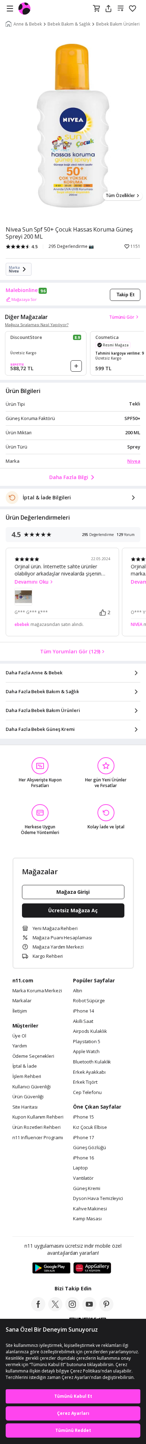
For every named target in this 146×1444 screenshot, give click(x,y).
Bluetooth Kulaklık (92, 1062)
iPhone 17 (83, 1138)
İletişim (19, 1011)
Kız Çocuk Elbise (90, 1127)
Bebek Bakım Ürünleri (118, 24)
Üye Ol (19, 1036)
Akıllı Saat (83, 1021)
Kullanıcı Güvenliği (31, 1087)
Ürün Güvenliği (28, 1097)
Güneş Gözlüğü (89, 1148)
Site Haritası (25, 1107)
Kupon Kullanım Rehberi (37, 1117)
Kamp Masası (87, 1219)
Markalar (22, 1001)
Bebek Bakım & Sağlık (68, 24)
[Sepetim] (96, 9)
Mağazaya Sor (24, 299)
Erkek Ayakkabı (89, 1072)
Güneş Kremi (86, 1188)
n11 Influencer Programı (37, 1138)
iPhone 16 (83, 1158)
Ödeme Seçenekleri (33, 1056)
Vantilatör (83, 1178)
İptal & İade (24, 1066)
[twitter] (55, 1309)
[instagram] (72, 1309)
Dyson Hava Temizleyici (98, 1198)
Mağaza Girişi (73, 891)
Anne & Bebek (27, 24)
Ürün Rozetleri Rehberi (36, 1127)
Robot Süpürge (89, 1001)
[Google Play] (51, 1268)
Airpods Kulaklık (90, 1031)
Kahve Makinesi (90, 1209)
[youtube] (89, 1309)
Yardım (19, 1046)
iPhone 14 (83, 1011)
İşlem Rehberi (26, 1076)
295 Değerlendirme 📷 (71, 246)
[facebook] (38, 1309)
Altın (77, 991)
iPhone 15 (83, 1117)
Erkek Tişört (85, 1082)
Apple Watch (86, 1052)
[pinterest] (106, 1309)
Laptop (80, 1168)
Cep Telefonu (87, 1092)
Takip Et (125, 294)
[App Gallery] (92, 1268)
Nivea (133, 461)
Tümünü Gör (121, 317)
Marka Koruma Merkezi (37, 991)
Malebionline (22, 290)
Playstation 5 (86, 1042)
